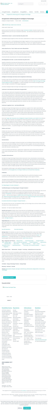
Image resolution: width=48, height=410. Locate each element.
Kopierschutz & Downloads (27, 319)
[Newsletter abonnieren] (45, 335)
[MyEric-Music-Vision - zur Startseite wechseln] (7, 6)
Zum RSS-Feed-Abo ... (6, 229)
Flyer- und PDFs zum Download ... (21, 242)
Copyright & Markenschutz (27, 322)
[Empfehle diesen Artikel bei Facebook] (45, 272)
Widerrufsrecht (16, 330)
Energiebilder (8, 193)
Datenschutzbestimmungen (41, 339)
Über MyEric (26, 313)
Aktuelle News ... (19, 240)
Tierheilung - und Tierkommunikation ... (31, 245)
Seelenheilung (23, 268)
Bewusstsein (8, 268)
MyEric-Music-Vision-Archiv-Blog (17, 313)
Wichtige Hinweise (28, 342)
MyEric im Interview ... (26, 243)
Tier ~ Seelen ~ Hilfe (28, 338)
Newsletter (15, 311)
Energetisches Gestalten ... (29, 327)
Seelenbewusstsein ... (17, 245)
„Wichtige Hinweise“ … (9, 218)
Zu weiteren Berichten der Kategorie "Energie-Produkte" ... (14, 200)
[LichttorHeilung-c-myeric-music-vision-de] (24, 25)
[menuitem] (25, 4)
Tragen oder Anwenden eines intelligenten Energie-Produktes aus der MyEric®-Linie (24, 118)
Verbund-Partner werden (16, 339)
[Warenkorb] (46, 4)
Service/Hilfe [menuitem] (43, 1)
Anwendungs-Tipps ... (29, 240)
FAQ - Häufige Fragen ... (7, 242)
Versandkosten (23, 390)
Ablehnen (20, 408)
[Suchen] (32, 4)
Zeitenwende (29, 268)
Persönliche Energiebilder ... (27, 330)
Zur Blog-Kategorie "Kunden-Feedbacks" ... (11, 185)
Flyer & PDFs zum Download (16, 321)
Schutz (40, 268)
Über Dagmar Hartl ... (28, 324)
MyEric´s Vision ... (37, 243)
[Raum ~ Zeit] (9, 291)
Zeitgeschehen (36, 268)
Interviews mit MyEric (28, 30)
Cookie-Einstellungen (17, 333)
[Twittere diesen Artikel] (43, 272)
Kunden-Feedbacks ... (34, 242)
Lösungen (18, 268)
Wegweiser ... (6, 246)
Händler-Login (16, 341)
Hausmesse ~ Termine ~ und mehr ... (18, 324)
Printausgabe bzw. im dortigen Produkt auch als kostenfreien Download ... (25, 169)
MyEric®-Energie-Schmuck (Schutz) (35, 196)
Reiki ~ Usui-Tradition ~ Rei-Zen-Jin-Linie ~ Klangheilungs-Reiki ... (29, 334)
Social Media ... (16, 319)
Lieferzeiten (15, 329)
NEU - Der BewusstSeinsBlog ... (17, 316)
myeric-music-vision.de (27, 238)
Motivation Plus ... (8, 243)
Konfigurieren (27, 408)
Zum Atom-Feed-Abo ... (19, 229)
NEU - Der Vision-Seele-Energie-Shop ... (29, 340)
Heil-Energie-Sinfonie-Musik (28, 316)
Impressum (26, 344)
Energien (13, 268)
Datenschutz (15, 332)
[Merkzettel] (40, 4)
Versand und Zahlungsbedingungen (17, 327)
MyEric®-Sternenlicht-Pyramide (24, 195)
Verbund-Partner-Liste (17, 336)
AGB (14, 335)
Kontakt (14, 310)
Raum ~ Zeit (9, 296)
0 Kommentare (25, 20)
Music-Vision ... (17, 243)
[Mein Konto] (43, 4)
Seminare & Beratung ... (29, 336)
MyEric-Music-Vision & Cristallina (28, 311)
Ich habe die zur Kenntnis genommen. (41, 340)
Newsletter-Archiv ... (6, 245)
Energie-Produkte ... (40, 240)
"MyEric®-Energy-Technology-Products (11, 196)
